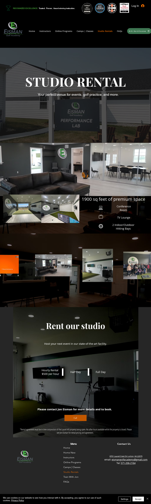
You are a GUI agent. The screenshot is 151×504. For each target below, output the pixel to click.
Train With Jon (70, 476)
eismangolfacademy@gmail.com (129, 459)
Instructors (68, 457)
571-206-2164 (128, 463)
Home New (69, 452)
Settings (124, 499)
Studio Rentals (70, 472)
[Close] (147, 499)
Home (66, 447)
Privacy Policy (17, 500)
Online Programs (72, 462)
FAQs (66, 481)
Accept (138, 499)
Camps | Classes (71, 467)
